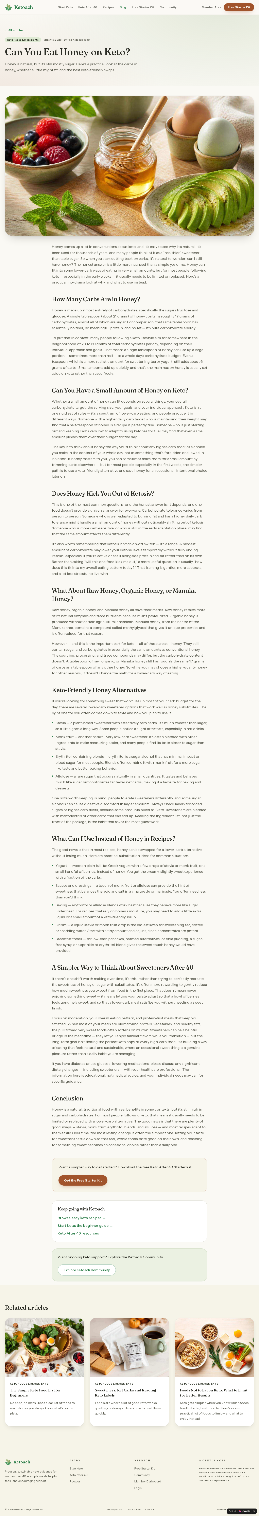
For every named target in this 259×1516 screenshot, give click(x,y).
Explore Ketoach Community (87, 1270)
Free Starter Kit (143, 7)
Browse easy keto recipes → (82, 1218)
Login (138, 1488)
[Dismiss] (254, 1511)
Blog (123, 7)
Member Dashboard (147, 1481)
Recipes (108, 7)
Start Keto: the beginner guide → (85, 1225)
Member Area (211, 7)
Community (168, 7)
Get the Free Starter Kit (83, 1180)
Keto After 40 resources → (80, 1233)
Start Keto (65, 7)
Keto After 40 (87, 7)
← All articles (14, 30)
